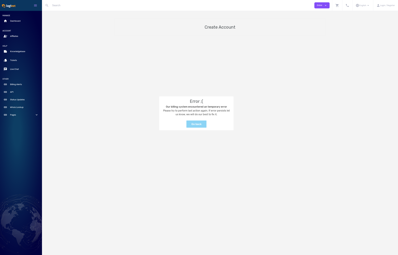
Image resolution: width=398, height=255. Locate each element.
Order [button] (322, 5)
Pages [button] (21, 115)
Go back (196, 124)
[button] (337, 5)
